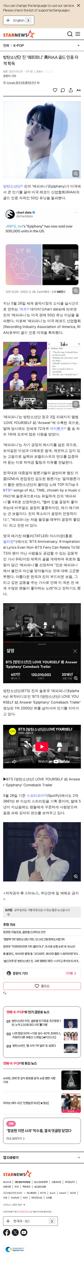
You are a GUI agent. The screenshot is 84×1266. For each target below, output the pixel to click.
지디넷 (73, 1193)
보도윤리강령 (40, 1187)
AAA (25, 1198)
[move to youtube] (23, 1232)
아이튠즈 (57, 428)
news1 (62, 1193)
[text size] (78, 90)
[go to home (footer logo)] (17, 1173)
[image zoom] (75, 173)
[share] (70, 90)
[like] (55, 90)
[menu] (78, 34)
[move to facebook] (6, 1232)
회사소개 (7, 1182)
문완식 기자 (9, 76)
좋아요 (45, 986)
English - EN (22, 20)
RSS (17, 1187)
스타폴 (49, 1198)
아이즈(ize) (36, 1198)
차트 (23, 309)
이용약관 (7, 1187)
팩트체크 (26, 1187)
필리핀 (8, 541)
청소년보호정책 (41, 1182)
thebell (15, 1198)
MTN (43, 1193)
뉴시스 (52, 1193)
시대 (5, 1198)
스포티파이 (35, 795)
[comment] (63, 90)
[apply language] (28, 20)
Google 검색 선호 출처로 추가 (21, 82)
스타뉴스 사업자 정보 (12, 1205)
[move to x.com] (15, 1232)
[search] (70, 34)
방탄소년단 (12, 186)
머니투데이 (32, 1193)
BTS (6, 490)
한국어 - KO (21, 1221)
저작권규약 (70, 1182)
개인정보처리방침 (22, 1182)
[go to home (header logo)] (19, 34)
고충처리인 (56, 1182)
